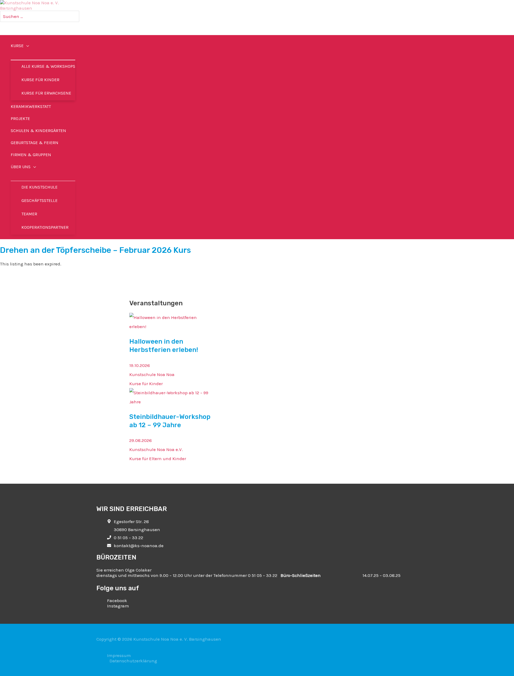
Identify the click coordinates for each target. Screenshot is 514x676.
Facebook (117, 600)
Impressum (119, 655)
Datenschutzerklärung (133, 660)
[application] (26, 46)
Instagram (118, 606)
